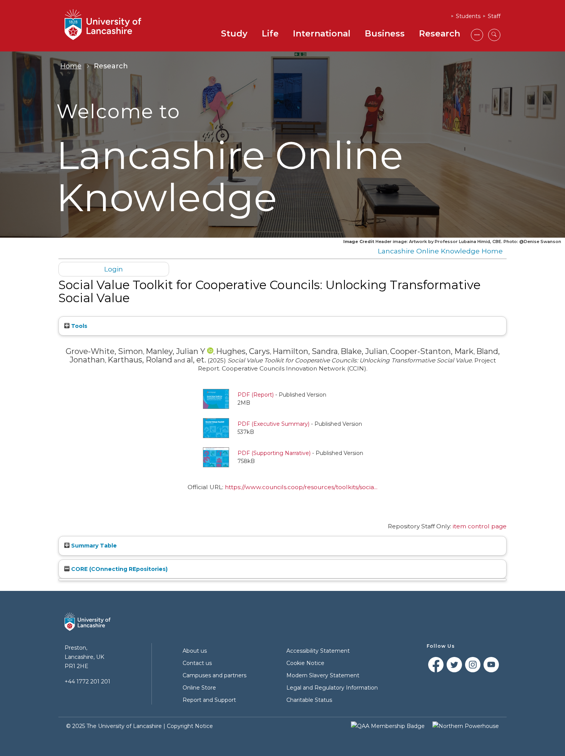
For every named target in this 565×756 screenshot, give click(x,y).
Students (468, 16)
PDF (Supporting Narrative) (274, 453)
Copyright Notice (190, 726)
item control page (480, 526)
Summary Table (93, 545)
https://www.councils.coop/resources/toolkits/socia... (301, 487)
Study (234, 33)
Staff (494, 16)
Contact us (197, 663)
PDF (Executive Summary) (273, 423)
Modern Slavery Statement (322, 675)
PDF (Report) (256, 394)
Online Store (199, 687)
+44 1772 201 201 (87, 681)
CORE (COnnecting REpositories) (119, 569)
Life (270, 33)
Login (113, 269)
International (322, 33)
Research (439, 33)
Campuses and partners (214, 675)
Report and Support (209, 699)
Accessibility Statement (318, 650)
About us (195, 650)
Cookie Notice (305, 663)
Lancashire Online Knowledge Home (440, 251)
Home (70, 66)
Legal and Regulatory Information (332, 687)
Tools (78, 326)
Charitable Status (309, 699)
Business (385, 33)
